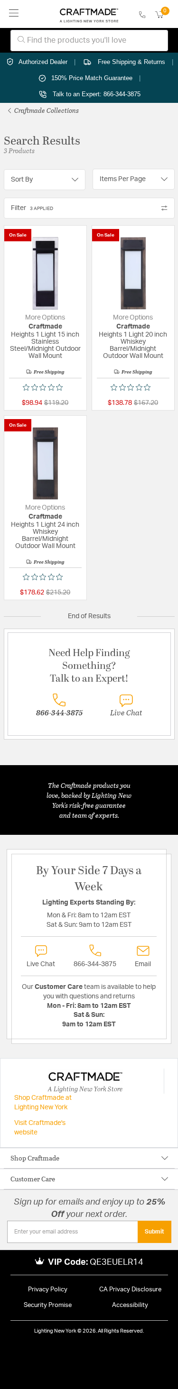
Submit (154, 1231)
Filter (32, 208)
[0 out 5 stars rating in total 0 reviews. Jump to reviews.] (45, 387)
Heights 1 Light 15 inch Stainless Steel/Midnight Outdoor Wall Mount (45, 345)
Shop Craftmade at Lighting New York (43, 1103)
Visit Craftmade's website (40, 1128)
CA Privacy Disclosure (130, 1290)
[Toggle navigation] (14, 14)
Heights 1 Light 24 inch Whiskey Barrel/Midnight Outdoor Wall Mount (45, 535)
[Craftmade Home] (89, 14)
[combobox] (89, 40)
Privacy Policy (47, 1290)
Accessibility (130, 1305)
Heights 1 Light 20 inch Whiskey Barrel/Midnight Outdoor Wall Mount (133, 345)
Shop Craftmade (34, 1158)
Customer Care (32, 1179)
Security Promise (48, 1305)
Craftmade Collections (46, 110)
